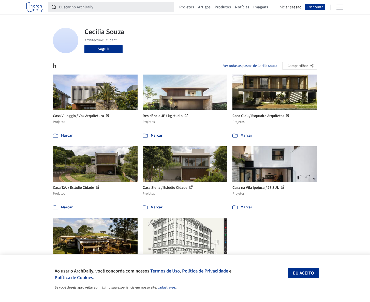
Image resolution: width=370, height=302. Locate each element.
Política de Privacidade (205, 271)
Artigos (204, 7)
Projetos (186, 7)
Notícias (242, 7)
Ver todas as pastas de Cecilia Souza (250, 66)
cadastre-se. (167, 287)
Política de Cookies (74, 277)
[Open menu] (340, 7)
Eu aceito (303, 273)
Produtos (223, 7)
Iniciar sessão (290, 7)
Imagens (260, 7)
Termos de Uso (165, 271)
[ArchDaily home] (34, 7)
